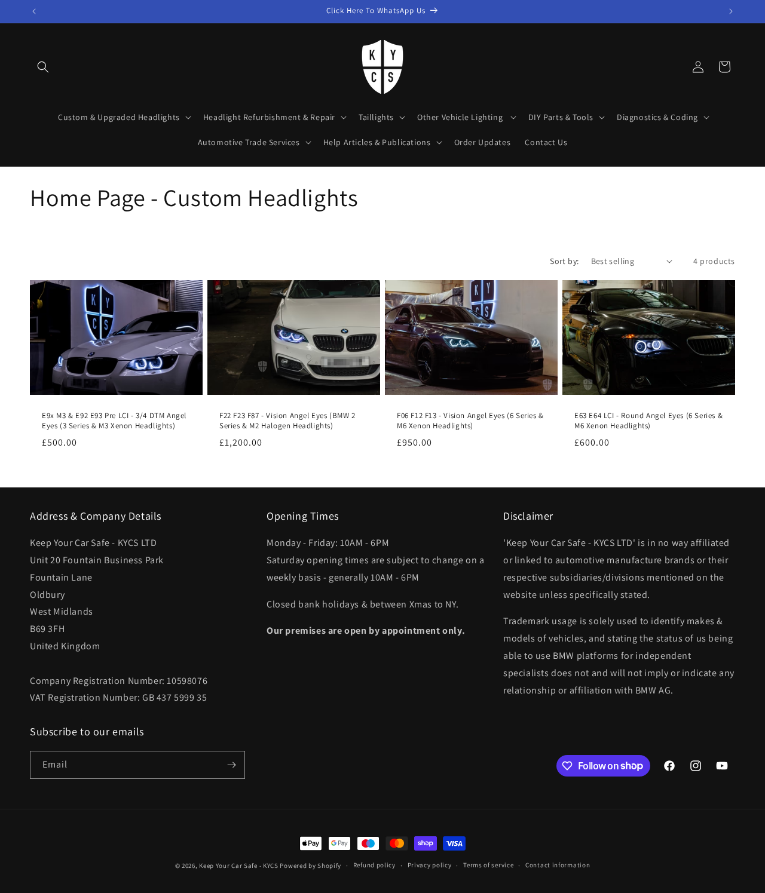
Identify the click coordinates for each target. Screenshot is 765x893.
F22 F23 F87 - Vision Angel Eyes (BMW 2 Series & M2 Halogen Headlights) (287, 421)
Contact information (557, 865)
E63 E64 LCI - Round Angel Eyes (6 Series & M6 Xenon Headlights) (648, 421)
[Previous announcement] (34, 11)
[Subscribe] (231, 765)
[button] (43, 67)
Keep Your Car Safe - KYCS (239, 865)
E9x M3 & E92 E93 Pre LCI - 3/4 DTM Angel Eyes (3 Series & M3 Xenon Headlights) (114, 421)
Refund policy (374, 865)
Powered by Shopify (310, 865)
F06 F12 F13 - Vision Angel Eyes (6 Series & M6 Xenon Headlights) (470, 421)
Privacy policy (430, 865)
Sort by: (564, 261)
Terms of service (488, 865)
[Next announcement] (731, 11)
